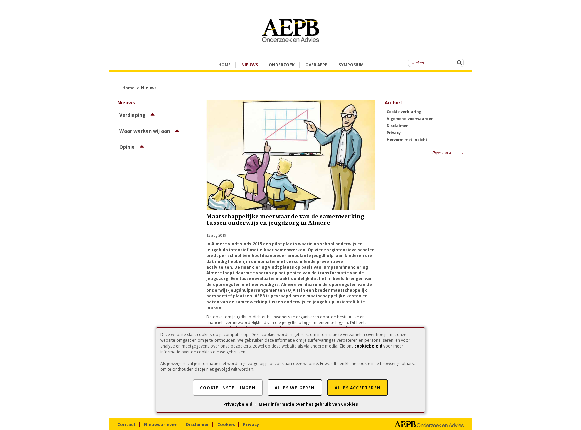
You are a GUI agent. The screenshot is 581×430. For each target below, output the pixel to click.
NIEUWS (249, 65)
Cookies (226, 424)
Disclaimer (397, 125)
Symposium (351, 65)
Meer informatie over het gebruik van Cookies (308, 404)
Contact (126, 424)
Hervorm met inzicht (407, 139)
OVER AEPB (316, 65)
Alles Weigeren (295, 388)
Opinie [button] (127, 147)
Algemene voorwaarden (410, 118)
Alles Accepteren (358, 388)
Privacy (394, 132)
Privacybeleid (238, 404)
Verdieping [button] (132, 115)
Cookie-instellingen (228, 388)
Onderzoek (282, 65)
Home (224, 65)
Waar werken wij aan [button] (144, 131)
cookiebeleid (368, 346)
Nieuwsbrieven (161, 424)
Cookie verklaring (404, 111)
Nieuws (149, 88)
